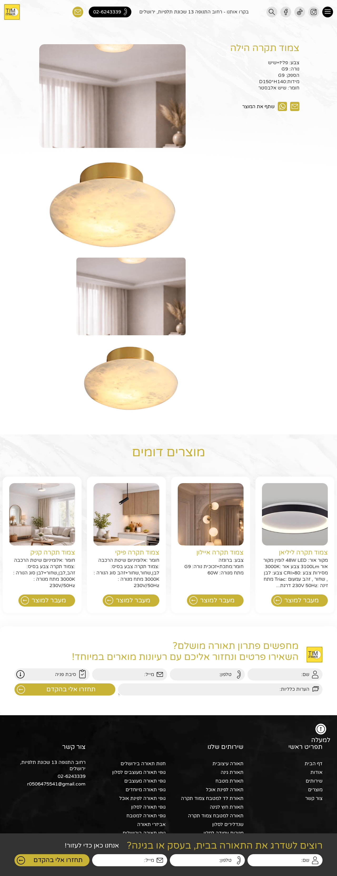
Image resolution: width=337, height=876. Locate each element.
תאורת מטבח (229, 781)
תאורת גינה (232, 772)
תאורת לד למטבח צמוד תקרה (212, 798)
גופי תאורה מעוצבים (145, 781)
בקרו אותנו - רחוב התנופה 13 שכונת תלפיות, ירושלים (194, 12)
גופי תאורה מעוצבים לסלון (139, 772)
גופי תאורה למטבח (146, 816)
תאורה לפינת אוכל (225, 790)
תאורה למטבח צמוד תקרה (216, 816)
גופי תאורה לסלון (148, 807)
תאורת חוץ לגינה (227, 807)
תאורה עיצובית (228, 764)
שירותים (314, 781)
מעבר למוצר (301, 600)
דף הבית (314, 764)
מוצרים (315, 790)
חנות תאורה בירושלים (143, 764)
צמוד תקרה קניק (52, 552)
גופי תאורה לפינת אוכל (142, 798)
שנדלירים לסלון (228, 824)
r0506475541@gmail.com (56, 784)
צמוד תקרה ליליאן (303, 552)
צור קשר (314, 798)
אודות (316, 772)
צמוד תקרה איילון (220, 552)
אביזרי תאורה (151, 824)
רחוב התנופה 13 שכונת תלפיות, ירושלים (53, 765)
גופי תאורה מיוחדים (146, 790)
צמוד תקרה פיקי (137, 552)
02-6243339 (72, 776)
